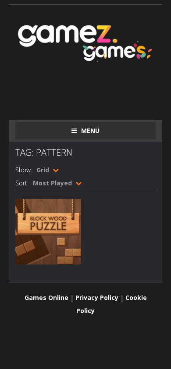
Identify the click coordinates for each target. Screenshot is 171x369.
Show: (23, 170)
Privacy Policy (96, 297)
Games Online (46, 297)
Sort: (21, 183)
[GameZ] (85, 41)
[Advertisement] (93, 90)
